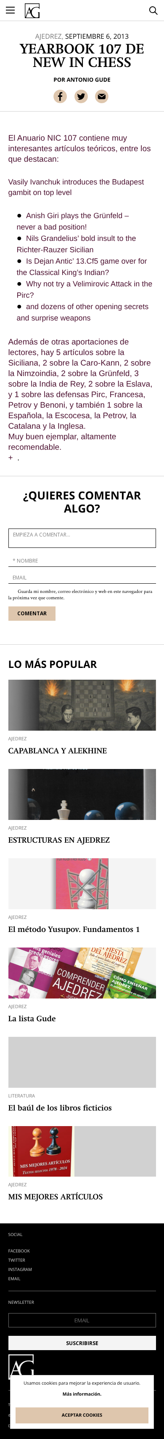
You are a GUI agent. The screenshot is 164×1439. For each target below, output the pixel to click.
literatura (21, 1096)
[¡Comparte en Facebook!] (60, 96)
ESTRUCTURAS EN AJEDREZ (59, 841)
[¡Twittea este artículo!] (81, 96)
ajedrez (17, 739)
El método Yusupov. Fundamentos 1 (74, 930)
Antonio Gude (88, 79)
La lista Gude (32, 1019)
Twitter (16, 1260)
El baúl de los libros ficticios (60, 1109)
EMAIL (14, 1278)
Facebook (19, 1251)
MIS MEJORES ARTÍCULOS (55, 1197)
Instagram (20, 1269)
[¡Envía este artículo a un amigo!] (101, 96)
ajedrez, (49, 36)
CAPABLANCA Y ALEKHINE (57, 752)
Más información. (82, 1394)
